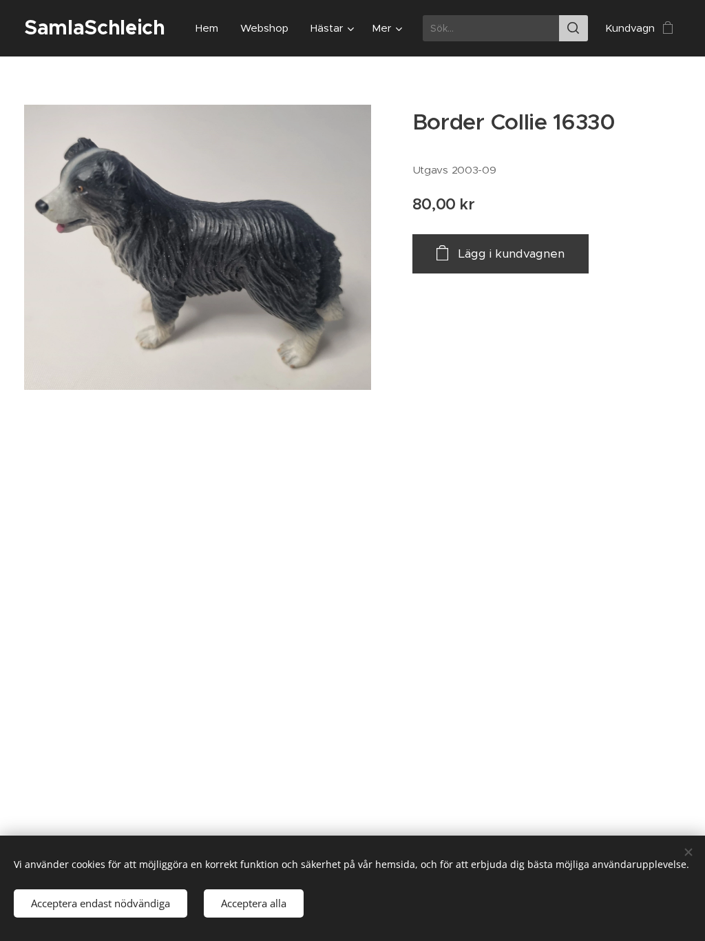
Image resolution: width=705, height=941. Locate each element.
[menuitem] (210, 28)
